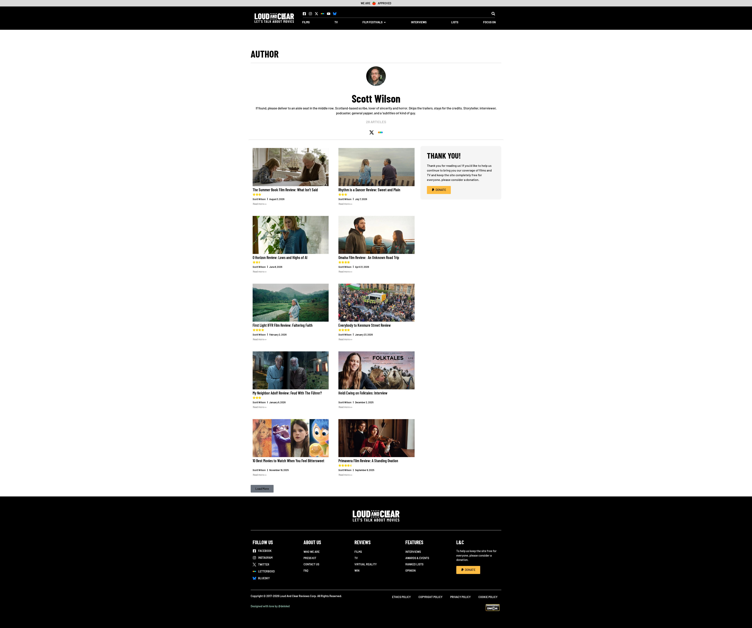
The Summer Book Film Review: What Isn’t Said (285, 189)
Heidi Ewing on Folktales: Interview (362, 393)
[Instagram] (310, 13)
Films (358, 551)
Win (356, 570)
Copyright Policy (430, 597)
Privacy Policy (460, 597)
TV (356, 558)
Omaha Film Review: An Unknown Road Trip (368, 257)
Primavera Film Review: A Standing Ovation (368, 460)
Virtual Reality (365, 564)
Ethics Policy (401, 597)
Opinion (410, 570)
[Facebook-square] (304, 13)
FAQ (306, 570)
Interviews (413, 551)
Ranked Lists (414, 564)
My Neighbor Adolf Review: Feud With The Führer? (287, 393)
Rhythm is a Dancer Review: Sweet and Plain (369, 189)
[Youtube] (328, 13)
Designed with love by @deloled (270, 606)
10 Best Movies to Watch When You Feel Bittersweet (288, 460)
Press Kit (310, 558)
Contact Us (311, 564)
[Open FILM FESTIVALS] (384, 22)
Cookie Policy (487, 597)
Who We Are (312, 551)
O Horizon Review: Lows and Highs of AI (280, 257)
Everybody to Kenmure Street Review (364, 325)
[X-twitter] (316, 13)
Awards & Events (417, 558)
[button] (493, 13)
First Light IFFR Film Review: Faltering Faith (283, 325)
